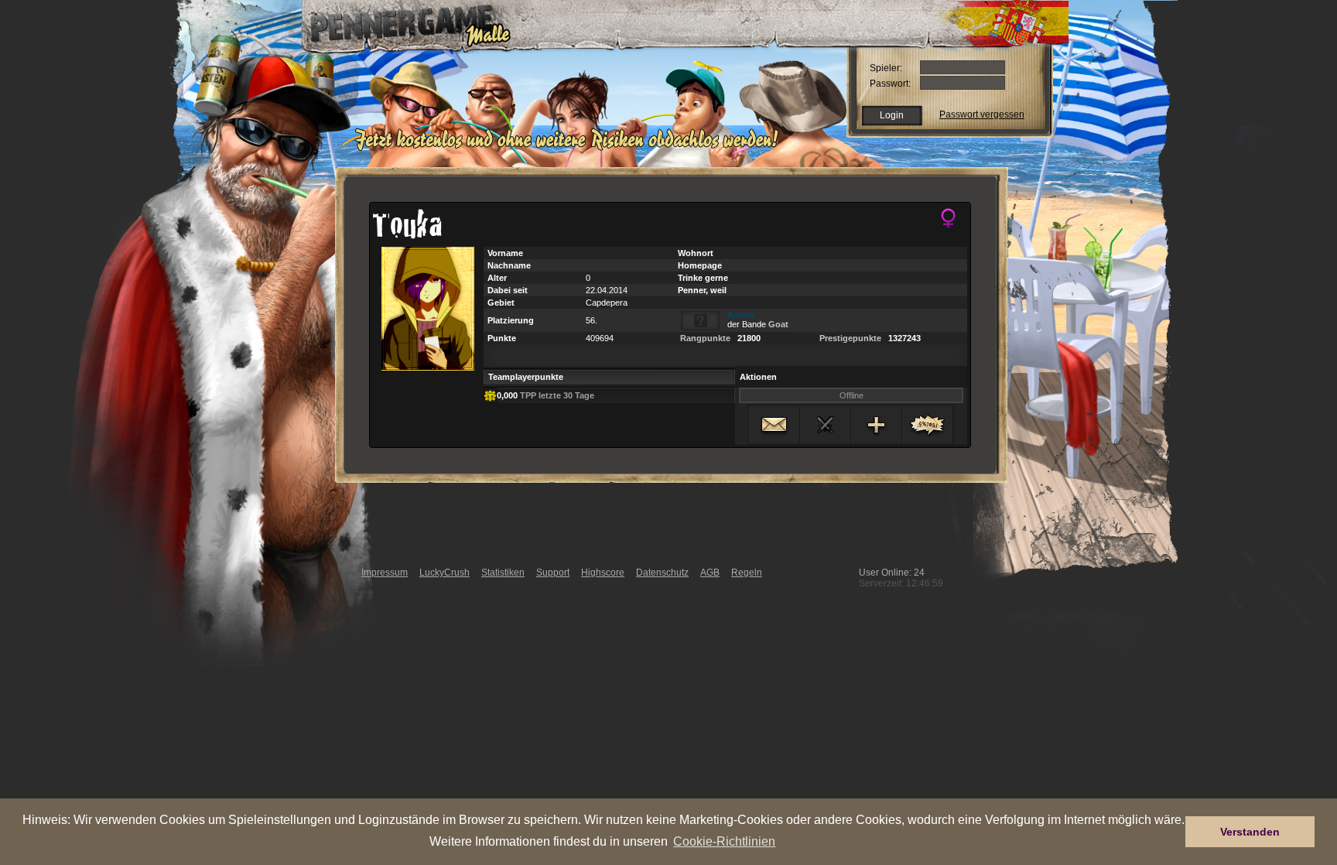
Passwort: (890, 83)
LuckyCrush (444, 572)
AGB (710, 572)
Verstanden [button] (1250, 832)
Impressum (384, 572)
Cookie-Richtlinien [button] (724, 841)
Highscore (602, 572)
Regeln (746, 572)
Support (552, 572)
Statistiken (503, 572)
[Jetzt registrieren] (571, 149)
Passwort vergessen (981, 114)
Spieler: (886, 68)
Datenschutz (662, 572)
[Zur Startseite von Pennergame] (400, 23)
